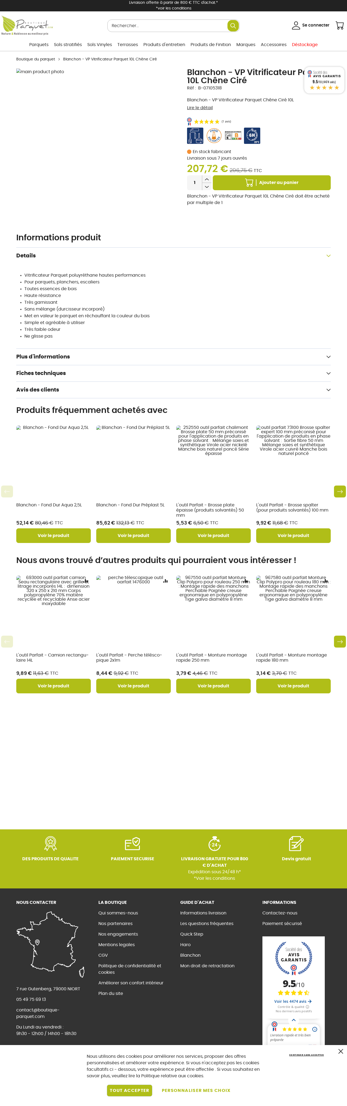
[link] (39, 44)
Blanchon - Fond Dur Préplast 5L (130, 505)
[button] (85, 581)
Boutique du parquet (35, 59)
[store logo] (27, 23)
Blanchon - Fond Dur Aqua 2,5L (49, 505)
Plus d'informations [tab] (43, 357)
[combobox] (173, 26)
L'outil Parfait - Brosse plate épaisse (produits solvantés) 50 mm (210, 510)
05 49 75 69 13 (31, 999)
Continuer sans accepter (306, 1055)
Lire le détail (200, 108)
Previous (7, 491)
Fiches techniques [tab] (41, 373)
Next (340, 491)
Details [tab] (26, 255)
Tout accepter (129, 1090)
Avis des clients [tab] (37, 390)
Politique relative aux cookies (172, 1076)
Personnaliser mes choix (196, 1090)
